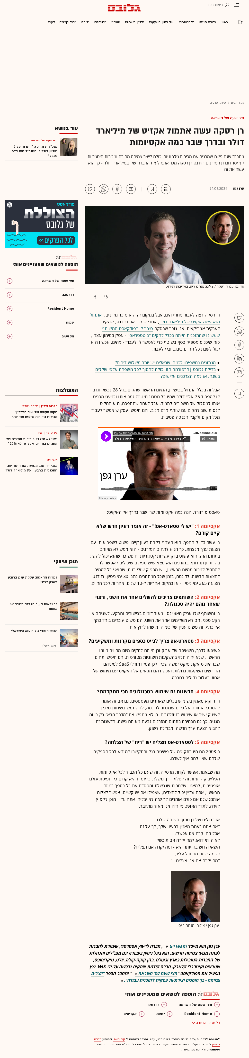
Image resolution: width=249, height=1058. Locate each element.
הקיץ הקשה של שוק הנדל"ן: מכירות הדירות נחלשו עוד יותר (34, 414)
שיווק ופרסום (218, 103)
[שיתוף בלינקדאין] (239, 358)
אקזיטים (130, 1014)
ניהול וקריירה (68, 22)
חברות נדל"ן (49, 406)
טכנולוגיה (100, 22)
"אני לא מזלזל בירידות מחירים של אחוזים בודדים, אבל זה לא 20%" (31, 441)
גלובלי (85, 22)
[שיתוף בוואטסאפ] (103, 189)
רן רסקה (152, 1004)
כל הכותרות (187, 22)
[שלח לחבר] (239, 372)
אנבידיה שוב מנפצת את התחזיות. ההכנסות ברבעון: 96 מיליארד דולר (31, 468)
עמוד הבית (237, 103)
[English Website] (241, 22)
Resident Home (198, 1014)
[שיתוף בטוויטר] (90, 189)
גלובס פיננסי (207, 22)
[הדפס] (166, 189)
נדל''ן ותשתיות (134, 22)
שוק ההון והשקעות (161, 22)
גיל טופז (51, 433)
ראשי (224, 22)
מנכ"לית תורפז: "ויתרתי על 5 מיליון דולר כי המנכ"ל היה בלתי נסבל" (33, 151)
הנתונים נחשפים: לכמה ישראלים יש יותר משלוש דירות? (165, 362)
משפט (115, 22)
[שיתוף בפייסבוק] (117, 189)
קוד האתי (119, 1039)
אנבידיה (52, 459)
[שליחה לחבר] (131, 189)
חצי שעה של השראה (227, 118)
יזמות (160, 1014)
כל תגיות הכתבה (208, 1023)
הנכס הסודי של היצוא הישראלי (34, 631)
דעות (51, 22)
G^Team (178, 946)
